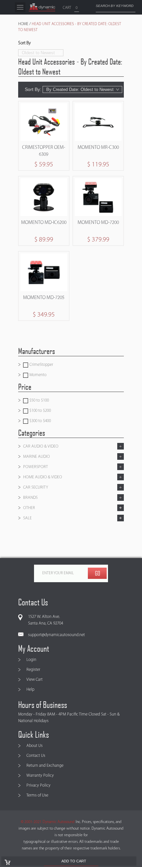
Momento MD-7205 (43, 297)
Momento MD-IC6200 (43, 222)
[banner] (42, 7)
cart (67, 8)
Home (23, 24)
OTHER (29, 508)
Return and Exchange (44, 765)
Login (31, 660)
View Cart (34, 679)
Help (30, 689)
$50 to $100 (38, 400)
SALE (27, 518)
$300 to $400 (39, 421)
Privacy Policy (38, 785)
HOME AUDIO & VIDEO (42, 477)
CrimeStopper (40, 365)
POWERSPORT (35, 467)
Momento (37, 375)
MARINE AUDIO (36, 457)
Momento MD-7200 (98, 222)
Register (33, 670)
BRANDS (30, 498)
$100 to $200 (39, 411)
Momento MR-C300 (98, 147)
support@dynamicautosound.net (56, 635)
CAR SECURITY (35, 487)
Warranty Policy (40, 775)
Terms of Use (37, 795)
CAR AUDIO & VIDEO (40, 446)
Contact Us (35, 756)
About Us (34, 746)
